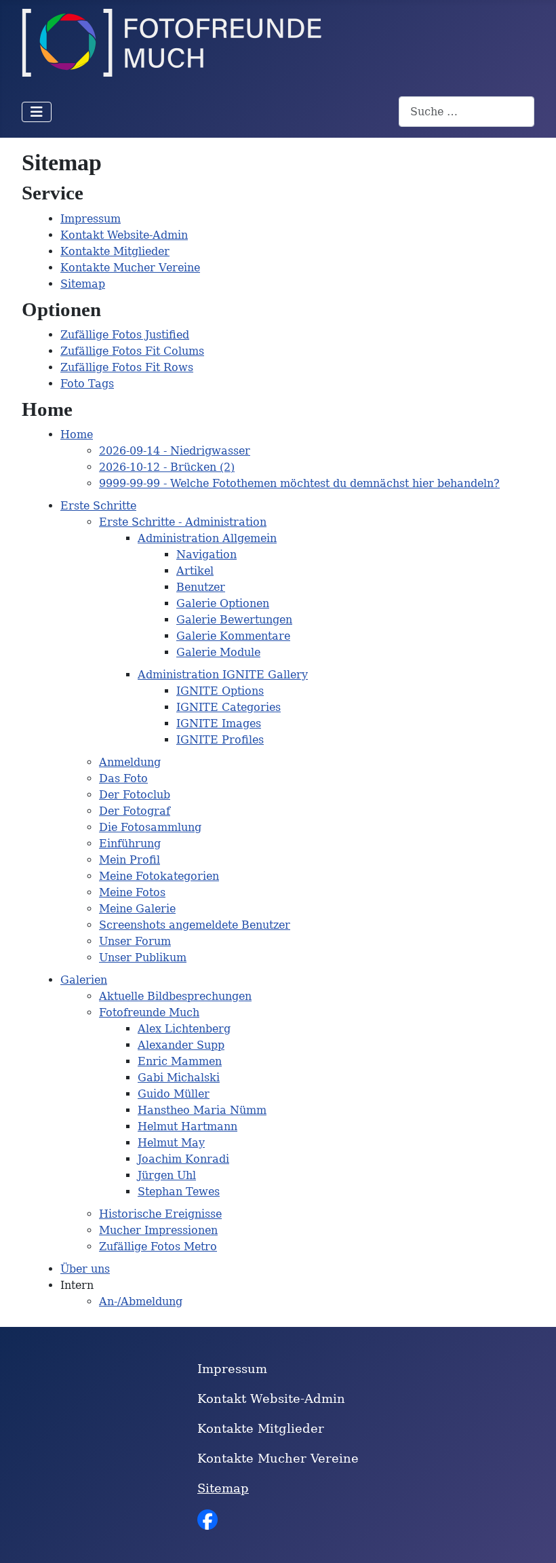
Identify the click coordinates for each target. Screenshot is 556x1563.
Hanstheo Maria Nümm (202, 1110)
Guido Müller (174, 1093)
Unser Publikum (142, 957)
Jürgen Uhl (167, 1175)
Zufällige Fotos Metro (158, 1246)
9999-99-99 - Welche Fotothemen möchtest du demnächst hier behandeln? (299, 483)
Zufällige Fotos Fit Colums (132, 351)
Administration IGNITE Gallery (223, 674)
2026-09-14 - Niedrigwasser (174, 450)
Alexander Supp (181, 1045)
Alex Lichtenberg (184, 1028)
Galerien (83, 979)
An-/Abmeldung (140, 1301)
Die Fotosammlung (150, 827)
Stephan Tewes (179, 1191)
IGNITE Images (218, 723)
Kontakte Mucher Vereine (130, 267)
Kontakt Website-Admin (124, 235)
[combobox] (466, 111)
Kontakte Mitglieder (115, 251)
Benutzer (200, 587)
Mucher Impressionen (158, 1230)
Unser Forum (135, 941)
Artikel (195, 570)
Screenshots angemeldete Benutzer (194, 925)
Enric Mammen (180, 1061)
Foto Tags (87, 383)
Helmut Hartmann (187, 1126)
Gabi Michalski (179, 1077)
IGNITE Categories (228, 707)
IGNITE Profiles (220, 739)
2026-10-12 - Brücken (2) (167, 467)
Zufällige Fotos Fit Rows (126, 367)
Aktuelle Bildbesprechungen (175, 996)
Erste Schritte (98, 505)
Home (76, 434)
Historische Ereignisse (160, 1214)
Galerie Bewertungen (234, 619)
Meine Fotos (132, 892)
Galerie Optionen (222, 603)
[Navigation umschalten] (37, 112)
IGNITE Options (220, 690)
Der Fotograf (134, 811)
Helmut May (171, 1142)
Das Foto (123, 778)
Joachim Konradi (183, 1159)
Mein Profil (129, 859)
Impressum (90, 218)
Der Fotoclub (134, 794)
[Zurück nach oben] (532, 1538)
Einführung (130, 843)
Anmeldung (130, 762)
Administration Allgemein (207, 538)
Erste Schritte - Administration (182, 522)
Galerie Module (218, 652)
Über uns (85, 1268)
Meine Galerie (137, 908)
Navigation (206, 554)
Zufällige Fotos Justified (124, 334)
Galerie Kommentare (233, 636)
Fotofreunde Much (149, 1012)
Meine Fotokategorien (159, 876)
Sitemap (82, 283)
